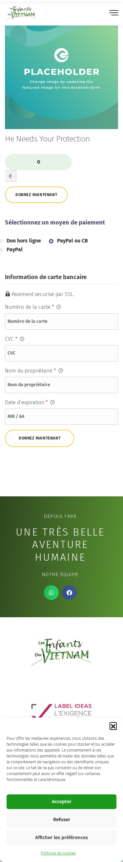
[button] (113, 725)
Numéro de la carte (29, 307)
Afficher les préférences (61, 837)
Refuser (61, 819)
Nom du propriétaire (30, 371)
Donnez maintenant (36, 194)
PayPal (15, 249)
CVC (11, 339)
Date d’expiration (26, 402)
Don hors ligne (24, 241)
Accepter (62, 801)
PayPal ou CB (72, 241)
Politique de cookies (58, 853)
